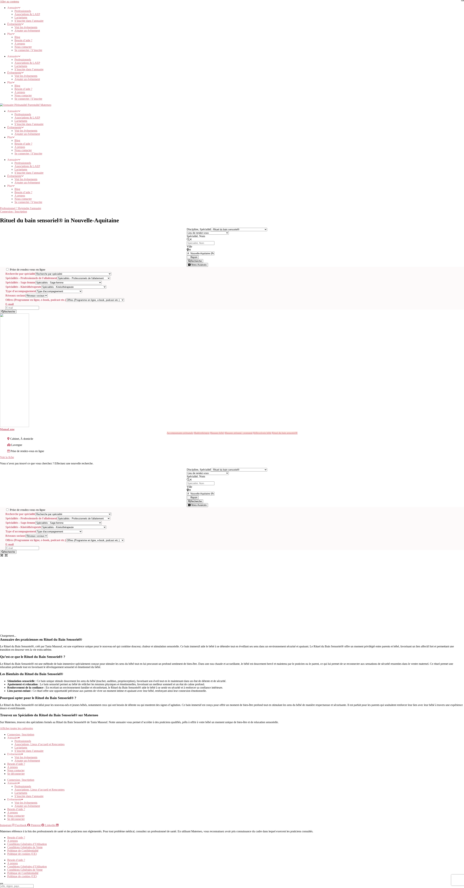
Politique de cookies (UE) (22, 853)
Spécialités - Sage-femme (20, 282)
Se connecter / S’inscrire (28, 50)
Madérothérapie (201, 432)
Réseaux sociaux (15, 295)
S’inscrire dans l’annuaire (29, 20)
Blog (17, 37)
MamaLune (7, 429)
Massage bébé (217, 432)
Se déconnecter (16, 773)
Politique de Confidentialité (22, 850)
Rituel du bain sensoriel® (284, 432)
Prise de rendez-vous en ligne (27, 269)
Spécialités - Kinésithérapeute (23, 286)
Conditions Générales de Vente (25, 847)
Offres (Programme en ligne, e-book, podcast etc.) (35, 299)
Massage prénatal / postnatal (238, 432)
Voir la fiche (7, 457)
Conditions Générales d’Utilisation (27, 844)
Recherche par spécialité (20, 273)
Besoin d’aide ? (23, 40)
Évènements (14, 24)
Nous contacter (23, 46)
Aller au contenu (9, 1)
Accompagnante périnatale (180, 432)
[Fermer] (462, 0)
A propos (19, 43)
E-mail (9, 304)
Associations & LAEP (27, 14)
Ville (189, 246)
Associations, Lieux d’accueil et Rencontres (39, 744)
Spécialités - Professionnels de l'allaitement (31, 278)
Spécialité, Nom (196, 236)
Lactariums (20, 17)
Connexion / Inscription (20, 734)
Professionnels (22, 11)
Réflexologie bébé (262, 432)
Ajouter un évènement (27, 30)
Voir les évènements (25, 27)
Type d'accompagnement (20, 291)
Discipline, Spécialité (199, 229)
